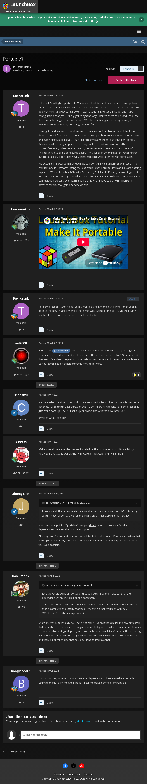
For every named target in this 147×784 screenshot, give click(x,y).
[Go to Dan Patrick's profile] (21, 589)
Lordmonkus (20, 209)
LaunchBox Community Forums (36, 31)
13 (22, 702)
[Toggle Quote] (43, 503)
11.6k (19, 240)
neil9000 (20, 343)
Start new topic (93, 80)
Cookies (88, 774)
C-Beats (21, 442)
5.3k (18, 473)
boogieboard (20, 671)
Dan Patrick (20, 576)
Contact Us (74, 774)
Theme (58, 774)
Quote (50, 196)
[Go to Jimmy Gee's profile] (21, 506)
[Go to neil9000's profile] (21, 356)
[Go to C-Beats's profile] (21, 455)
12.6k (19, 374)
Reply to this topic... (37, 734)
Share (112, 68)
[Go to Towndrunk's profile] (7, 69)
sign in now (83, 721)
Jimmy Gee (20, 494)
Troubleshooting (43, 70)
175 (22, 607)
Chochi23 (21, 395)
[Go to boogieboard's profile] (21, 684)
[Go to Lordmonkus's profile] (21, 222)
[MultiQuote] (41, 195)
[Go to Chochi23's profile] (21, 408)
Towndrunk (23, 66)
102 (27, 473)
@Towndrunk (61, 350)
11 (22, 127)
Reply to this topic (126, 80)
